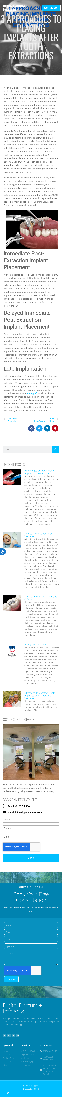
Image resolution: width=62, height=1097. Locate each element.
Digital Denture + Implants (15, 8)
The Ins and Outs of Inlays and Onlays (40, 598)
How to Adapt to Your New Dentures (38, 535)
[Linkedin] (17, 1035)
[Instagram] (9, 1035)
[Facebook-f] (4, 1035)
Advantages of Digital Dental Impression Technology (39, 472)
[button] (37, 8)
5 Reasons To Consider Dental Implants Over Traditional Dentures (40, 695)
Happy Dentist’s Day (35, 644)
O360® (36, 1089)
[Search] (55, 449)
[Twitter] (13, 1035)
